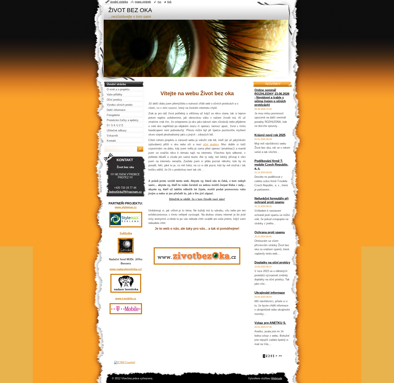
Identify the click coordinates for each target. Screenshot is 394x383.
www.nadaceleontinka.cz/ (126, 269)
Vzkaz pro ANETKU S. (270, 323)
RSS (159, 1)
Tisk (169, 1)
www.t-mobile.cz (125, 298)
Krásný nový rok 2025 (269, 135)
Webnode (276, 378)
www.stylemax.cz (126, 207)
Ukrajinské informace (269, 292)
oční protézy (211, 144)
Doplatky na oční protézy (272, 262)
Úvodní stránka (119, 1)
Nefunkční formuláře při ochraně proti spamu (271, 200)
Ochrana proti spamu (269, 232)
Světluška (126, 233)
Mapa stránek (143, 1)
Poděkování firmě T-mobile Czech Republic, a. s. (271, 164)
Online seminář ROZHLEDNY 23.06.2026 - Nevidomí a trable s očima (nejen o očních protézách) (271, 97)
